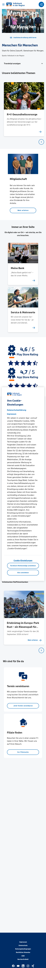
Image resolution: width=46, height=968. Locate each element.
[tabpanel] (23, 109)
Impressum (23, 942)
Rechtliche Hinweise (23, 952)
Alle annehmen (23, 573)
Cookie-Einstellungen (23, 560)
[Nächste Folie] (41, 142)
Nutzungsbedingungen (23, 949)
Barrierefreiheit (23, 959)
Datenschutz (23, 945)
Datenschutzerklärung (16, 410)
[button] (23, 63)
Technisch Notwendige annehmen (23, 566)
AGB (23, 956)
